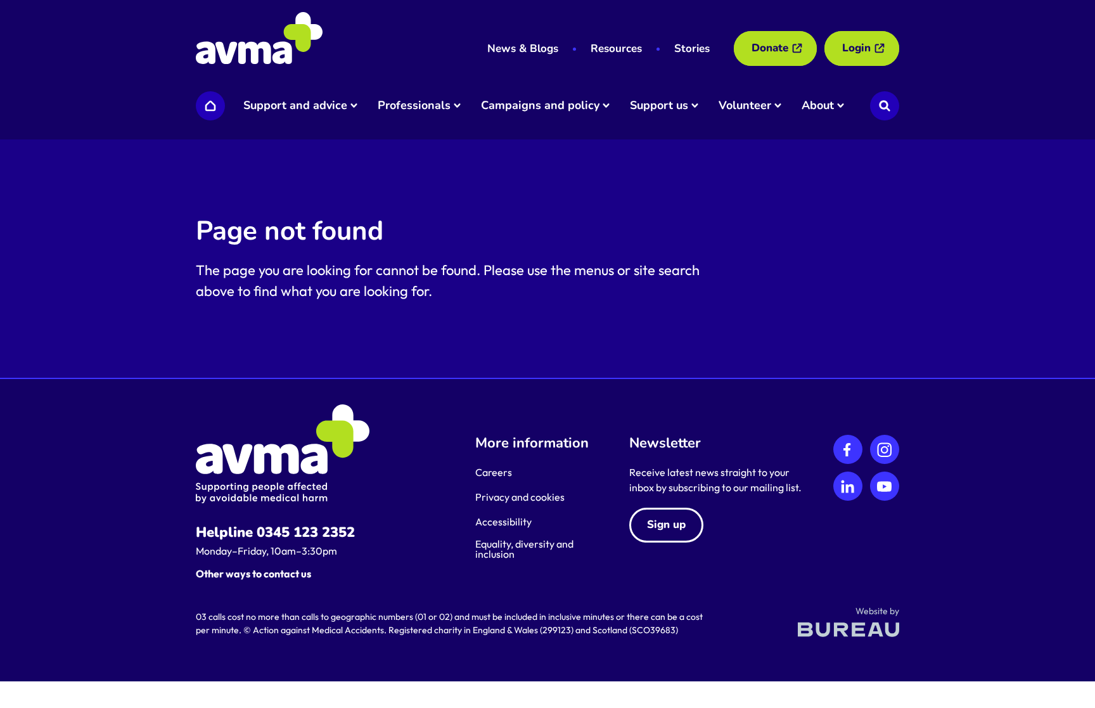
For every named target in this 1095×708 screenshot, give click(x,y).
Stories (692, 48)
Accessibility (503, 522)
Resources (616, 48)
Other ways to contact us (253, 574)
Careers (493, 472)
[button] (299, 105)
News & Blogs (522, 48)
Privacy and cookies (520, 497)
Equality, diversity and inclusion (524, 549)
